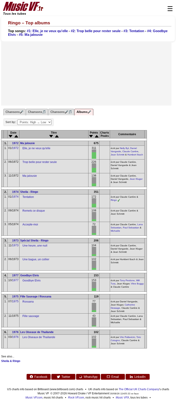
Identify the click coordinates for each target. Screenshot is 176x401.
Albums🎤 (84, 112)
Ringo (114, 200)
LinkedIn (140, 377)
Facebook (40, 377)
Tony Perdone (127, 280)
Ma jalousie (27, 143)
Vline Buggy (137, 283)
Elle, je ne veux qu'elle (36, 148)
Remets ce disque (33, 210)
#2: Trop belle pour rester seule (96, 31)
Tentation (28, 197)
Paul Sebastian (131, 227)
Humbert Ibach (135, 154)
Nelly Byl (124, 148)
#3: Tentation (134, 31)
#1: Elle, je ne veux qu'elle (47, 31)
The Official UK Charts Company (139, 389)
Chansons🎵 (37, 112)
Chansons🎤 (14, 112)
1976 (15, 332)
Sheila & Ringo (10, 361)
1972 (15, 143)
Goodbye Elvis (29, 275)
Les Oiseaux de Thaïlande (37, 332)
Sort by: (11, 122)
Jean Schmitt (117, 154)
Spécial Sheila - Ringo (34, 240)
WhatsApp (90, 377)
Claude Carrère (130, 151)
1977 (15, 275)
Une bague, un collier (35, 259)
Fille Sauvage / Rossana (35, 296)
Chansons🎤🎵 (61, 112)
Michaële (115, 231)
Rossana (28, 301)
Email (115, 377)
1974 (15, 191)
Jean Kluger (136, 179)
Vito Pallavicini (127, 337)
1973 (15, 240)
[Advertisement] (86, 73)
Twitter (65, 377)
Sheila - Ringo (29, 191)
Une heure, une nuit (34, 245)
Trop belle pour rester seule (39, 162)
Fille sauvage (30, 316)
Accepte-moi (30, 224)
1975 (15, 296)
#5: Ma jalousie (31, 34)
